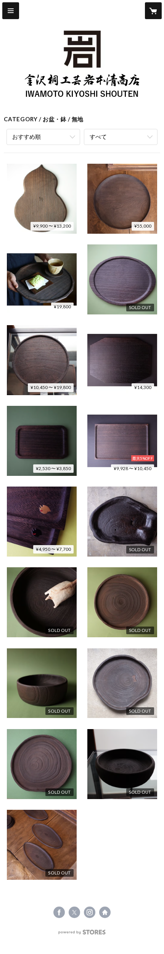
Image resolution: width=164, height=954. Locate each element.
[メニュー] (10, 10)
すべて (98, 136)
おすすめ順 (26, 136)
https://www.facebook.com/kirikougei (59, 912)
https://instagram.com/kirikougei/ (89, 912)
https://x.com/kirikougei (74, 912)
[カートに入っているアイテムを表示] (153, 10)
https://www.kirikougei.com (105, 912)
